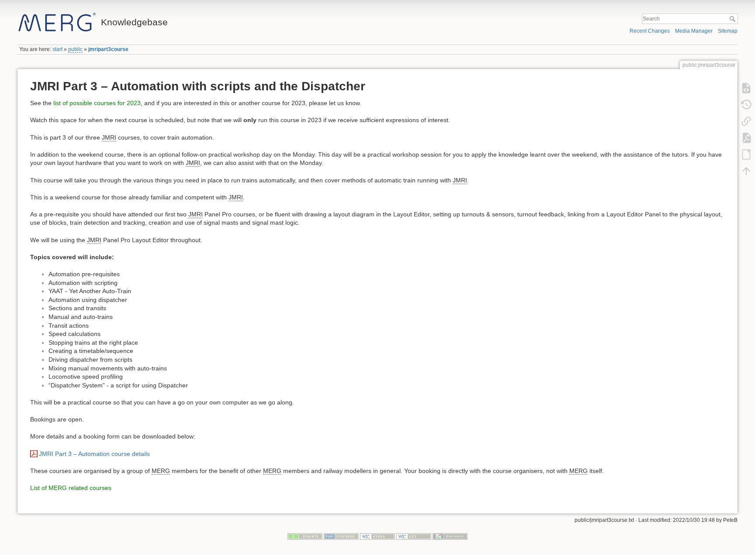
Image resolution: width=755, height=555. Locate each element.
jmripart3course (108, 49)
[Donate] (304, 536)
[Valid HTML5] (377, 536)
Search (733, 19)
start (57, 49)
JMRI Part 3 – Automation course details (94, 453)
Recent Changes (650, 31)
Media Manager (694, 31)
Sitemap (728, 31)
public (75, 49)
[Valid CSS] (413, 536)
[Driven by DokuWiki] (450, 536)
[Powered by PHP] (341, 536)
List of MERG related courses (70, 487)
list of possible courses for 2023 (97, 102)
